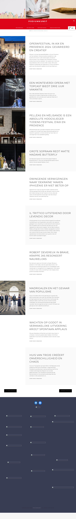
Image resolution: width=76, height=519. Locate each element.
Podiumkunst (38, 21)
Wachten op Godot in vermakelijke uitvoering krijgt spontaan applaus (48, 326)
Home (30, 30)
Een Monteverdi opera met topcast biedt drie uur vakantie (49, 86)
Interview (30, 27)
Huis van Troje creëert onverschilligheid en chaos (46, 358)
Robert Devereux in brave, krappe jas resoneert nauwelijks (49, 255)
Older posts (10, 390)
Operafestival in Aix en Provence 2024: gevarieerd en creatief (49, 47)
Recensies (19, 27)
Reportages (42, 27)
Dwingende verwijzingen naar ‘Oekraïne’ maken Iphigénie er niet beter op (48, 182)
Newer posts (65, 390)
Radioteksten (55, 27)
